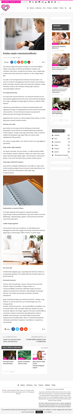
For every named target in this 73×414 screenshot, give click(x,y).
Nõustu (39, 412)
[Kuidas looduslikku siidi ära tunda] (24, 355)
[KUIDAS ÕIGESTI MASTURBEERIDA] (61, 104)
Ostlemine (38, 8)
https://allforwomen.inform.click (57, 392)
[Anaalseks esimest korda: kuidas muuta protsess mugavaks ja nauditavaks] (61, 81)
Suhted (32, 8)
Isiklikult (55, 8)
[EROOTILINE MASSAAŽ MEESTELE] (61, 38)
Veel (58, 2)
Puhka (61, 8)
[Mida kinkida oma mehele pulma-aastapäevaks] (61, 59)
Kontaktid (25, 2)
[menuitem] (30, 2)
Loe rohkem (48, 412)
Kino (44, 8)
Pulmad (49, 8)
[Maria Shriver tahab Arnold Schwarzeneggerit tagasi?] (39, 355)
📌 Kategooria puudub (61, 155)
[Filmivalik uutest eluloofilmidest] (9, 355)
